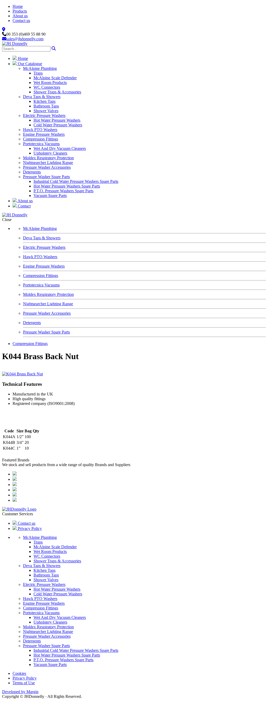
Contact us (21, 20)
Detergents (32, 172)
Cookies (19, 673)
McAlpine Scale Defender (55, 78)
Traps (38, 73)
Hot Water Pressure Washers (57, 120)
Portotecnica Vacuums (41, 144)
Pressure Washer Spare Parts (46, 176)
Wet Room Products (50, 82)
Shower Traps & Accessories (57, 92)
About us (20, 16)
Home (18, 6)
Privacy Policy (29, 528)
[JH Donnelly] (14, 43)
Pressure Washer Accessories (47, 167)
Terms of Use (24, 683)
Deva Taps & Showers (41, 96)
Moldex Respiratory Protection (48, 158)
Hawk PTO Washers (40, 129)
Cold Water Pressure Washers (58, 125)
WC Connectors (47, 87)
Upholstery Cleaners (50, 153)
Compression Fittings (40, 139)
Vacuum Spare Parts (50, 195)
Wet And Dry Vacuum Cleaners (60, 148)
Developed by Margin (20, 691)
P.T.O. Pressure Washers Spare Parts (63, 191)
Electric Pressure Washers (44, 115)
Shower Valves (46, 111)
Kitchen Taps (44, 101)
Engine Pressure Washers (44, 134)
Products (20, 11)
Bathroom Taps (46, 106)
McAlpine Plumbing (40, 68)
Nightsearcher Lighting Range (48, 162)
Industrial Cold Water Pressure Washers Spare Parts (76, 181)
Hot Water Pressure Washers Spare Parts (67, 186)
